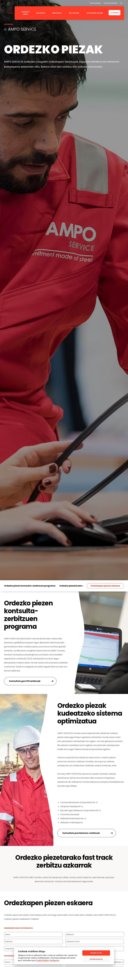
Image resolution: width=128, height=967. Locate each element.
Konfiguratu (54, 960)
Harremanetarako (111, 3)
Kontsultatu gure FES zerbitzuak (24, 681)
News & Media (95, 3)
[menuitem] (121, 3)
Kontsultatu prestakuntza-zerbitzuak (81, 833)
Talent (114, 13)
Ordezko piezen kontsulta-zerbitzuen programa (29, 585)
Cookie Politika (42, 960)
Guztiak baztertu (96, 959)
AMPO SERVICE (21, 29)
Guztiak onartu (96, 953)
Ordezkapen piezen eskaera (105, 585)
